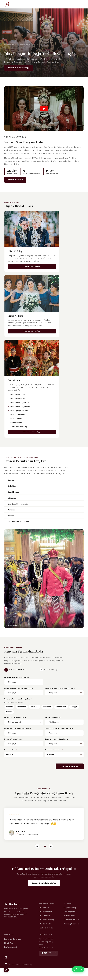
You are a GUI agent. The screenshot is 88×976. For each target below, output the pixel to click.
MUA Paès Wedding (46, 927)
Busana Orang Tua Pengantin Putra (60, 688)
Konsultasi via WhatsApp (19, 68)
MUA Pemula (44, 915)
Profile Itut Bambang (12, 947)
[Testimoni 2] (45, 853)
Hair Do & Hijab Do (46, 935)
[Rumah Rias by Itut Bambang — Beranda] (6, 4)
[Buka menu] (82, 4)
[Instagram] (6, 957)
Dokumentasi (10, 750)
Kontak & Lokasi (10, 955)
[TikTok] (6, 969)
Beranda (7, 44)
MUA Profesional (45, 919)
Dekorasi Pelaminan (54, 750)
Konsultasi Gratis (15, 180)
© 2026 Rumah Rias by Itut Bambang (18, 972)
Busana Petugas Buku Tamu (56, 739)
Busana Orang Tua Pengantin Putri (19, 688)
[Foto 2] (43, 625)
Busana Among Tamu (13, 739)
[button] (44, 108)
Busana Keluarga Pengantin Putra (59, 728)
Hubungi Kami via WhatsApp (44, 891)
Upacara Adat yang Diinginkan (18, 699)
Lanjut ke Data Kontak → (69, 766)
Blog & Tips (8, 951)
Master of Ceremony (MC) (15, 717)
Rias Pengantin (69, 919)
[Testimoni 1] (43, 853)
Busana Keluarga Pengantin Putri (18, 728)
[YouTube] (6, 963)
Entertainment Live (52, 717)
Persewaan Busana (71, 927)
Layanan (15, 44)
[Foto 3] (44, 625)
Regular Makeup (70, 915)
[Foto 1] (41, 625)
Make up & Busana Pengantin (17, 677)
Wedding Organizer (71, 931)
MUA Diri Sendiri (45, 931)
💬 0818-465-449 (48, 961)
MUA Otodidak (44, 923)
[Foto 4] (46, 626)
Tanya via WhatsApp (31, 266)
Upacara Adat (69, 923)
